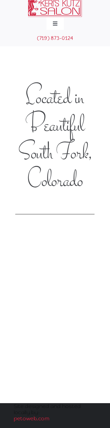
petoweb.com (31, 418)
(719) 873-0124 (55, 38)
